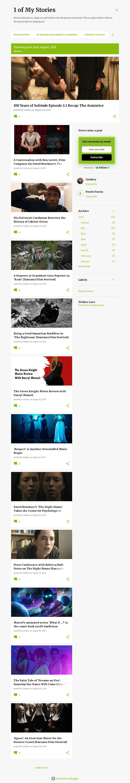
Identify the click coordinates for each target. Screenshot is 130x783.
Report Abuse (85, 291)
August (85, 222)
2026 (81, 217)
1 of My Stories (34, 10)
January (85, 261)
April (83, 244)
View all (18, 51)
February (86, 255)
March (84, 250)
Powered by (89, 167)
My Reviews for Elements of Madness (56, 35)
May (83, 239)
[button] (114, 117)
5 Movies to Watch (94, 35)
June (83, 233)
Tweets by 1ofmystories (91, 305)
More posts (42, 768)
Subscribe (97, 157)
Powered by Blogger (67, 778)
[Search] (117, 10)
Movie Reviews (21, 35)
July (83, 228)
